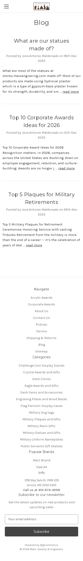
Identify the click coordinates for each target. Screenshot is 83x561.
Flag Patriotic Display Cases (42, 406)
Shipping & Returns (41, 338)
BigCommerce (49, 545)
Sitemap (41, 351)
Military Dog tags (41, 413)
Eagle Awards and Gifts (41, 386)
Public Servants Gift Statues (42, 446)
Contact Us (41, 318)
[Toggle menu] (6, 6)
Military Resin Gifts (41, 426)
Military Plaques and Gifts (41, 419)
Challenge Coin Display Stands (42, 366)
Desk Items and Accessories (41, 392)
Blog (41, 345)
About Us (41, 311)
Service (41, 331)
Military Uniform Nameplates (41, 439)
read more (70, 91)
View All (41, 467)
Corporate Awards (41, 304)
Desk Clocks (41, 379)
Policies (41, 324)
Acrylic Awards (42, 298)
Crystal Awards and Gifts (41, 372)
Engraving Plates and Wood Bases (41, 399)
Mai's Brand (41, 460)
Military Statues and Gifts (42, 433)
